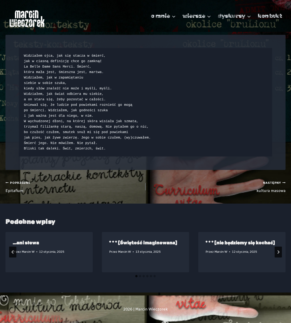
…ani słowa (26, 242)
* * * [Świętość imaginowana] (143, 242)
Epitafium (17, 187)
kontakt (270, 16)
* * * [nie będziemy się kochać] (240, 242)
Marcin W (28, 251)
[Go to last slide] (12, 252)
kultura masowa (271, 187)
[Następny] (278, 252)
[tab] (136, 276)
